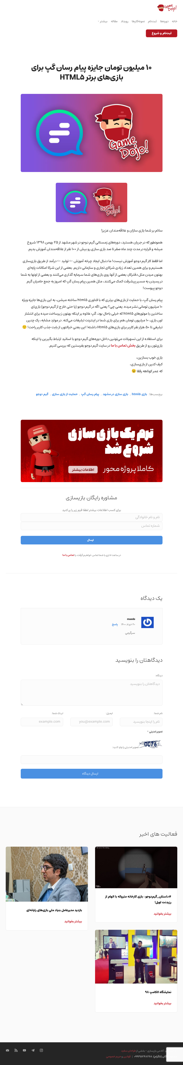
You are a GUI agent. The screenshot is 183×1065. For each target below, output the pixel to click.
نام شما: (158, 713)
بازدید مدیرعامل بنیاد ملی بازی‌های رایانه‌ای (54, 910)
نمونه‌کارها (138, 21)
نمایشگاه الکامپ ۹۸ (158, 992)
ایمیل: (109, 713)
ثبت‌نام (152, 21)
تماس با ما (68, 555)
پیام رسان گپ (90, 394)
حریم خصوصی (113, 1056)
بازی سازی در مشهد (115, 394)
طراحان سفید (128, 1051)
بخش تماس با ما (123, 345)
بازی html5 (139, 394)
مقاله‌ (114, 21)
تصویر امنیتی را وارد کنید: (125, 747)
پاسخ (115, 624)
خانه (174, 21)
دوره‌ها (164, 21)
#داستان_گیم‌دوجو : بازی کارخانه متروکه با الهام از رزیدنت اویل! (138, 899)
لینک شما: (57, 713)
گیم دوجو (42, 394)
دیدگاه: (159, 675)
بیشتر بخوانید (73, 921)
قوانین (127, 1056)
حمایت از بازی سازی (65, 394)
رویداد (124, 21)
